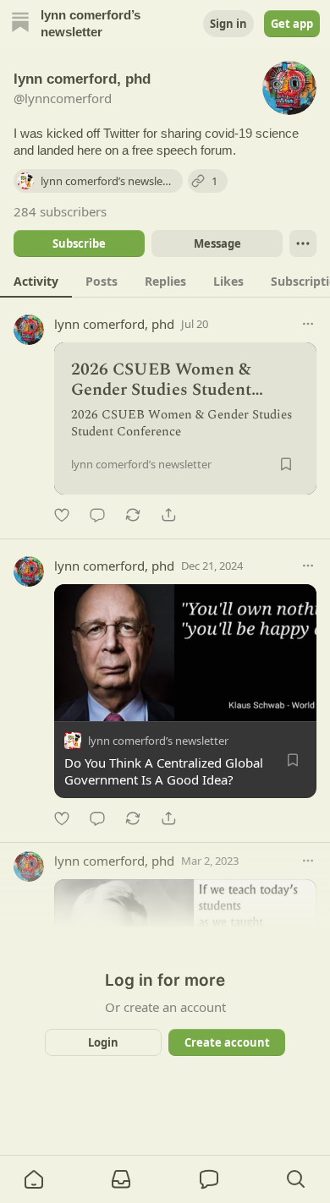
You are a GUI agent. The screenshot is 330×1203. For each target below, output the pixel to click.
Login (103, 1042)
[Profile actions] (302, 243)
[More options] (308, 323)
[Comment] (97, 514)
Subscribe (79, 243)
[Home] (20, 24)
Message (217, 243)
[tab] (36, 281)
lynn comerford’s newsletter (158, 740)
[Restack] (132, 514)
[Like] (61, 514)
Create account (227, 1042)
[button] (33, 1179)
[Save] (286, 464)
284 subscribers (60, 211)
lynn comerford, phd (114, 323)
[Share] (168, 514)
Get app (292, 23)
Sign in (228, 23)
